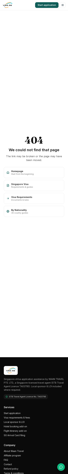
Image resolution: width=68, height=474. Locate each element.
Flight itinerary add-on (15, 430)
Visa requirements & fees (17, 417)
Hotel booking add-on (15, 426)
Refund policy (11, 468)
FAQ (6, 460)
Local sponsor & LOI (14, 422)
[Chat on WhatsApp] (61, 467)
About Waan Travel (14, 451)
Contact (8, 464)
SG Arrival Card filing (14, 435)
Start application (47, 5)
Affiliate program (12, 455)
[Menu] (62, 5)
